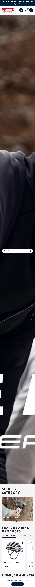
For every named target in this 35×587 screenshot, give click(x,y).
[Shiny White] (22, 546)
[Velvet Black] (22, 543)
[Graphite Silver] (22, 548)
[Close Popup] (33, 580)
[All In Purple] (22, 551)
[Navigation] (31, 10)
